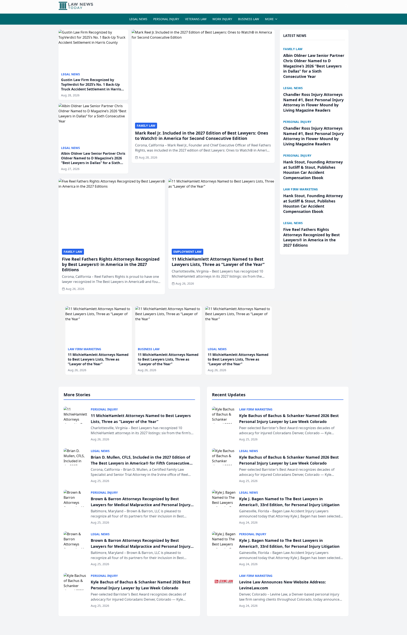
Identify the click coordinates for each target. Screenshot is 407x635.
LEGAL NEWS (138, 19)
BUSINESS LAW (248, 19)
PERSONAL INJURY (166, 19)
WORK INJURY (222, 19)
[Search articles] (346, 6)
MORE (269, 19)
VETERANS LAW (195, 19)
